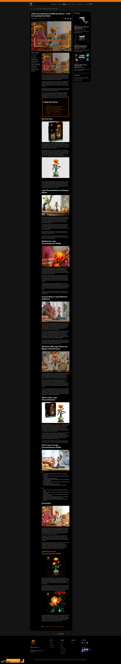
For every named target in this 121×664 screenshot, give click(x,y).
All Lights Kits (52, 647)
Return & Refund (63, 648)
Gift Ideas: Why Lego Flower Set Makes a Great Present (56, 109)
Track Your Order (63, 650)
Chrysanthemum (45, 155)
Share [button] (63, 18)
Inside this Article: (34, 54)
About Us (72, 642)
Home (31, 8)
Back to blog (61, 633)
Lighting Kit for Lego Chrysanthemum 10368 (54, 114)
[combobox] (41, 4)
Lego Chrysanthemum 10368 (57, 424)
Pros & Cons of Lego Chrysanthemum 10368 (54, 111)
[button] (61, 4)
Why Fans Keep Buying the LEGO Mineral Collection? (80, 46)
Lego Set (76, 80)
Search (51, 642)
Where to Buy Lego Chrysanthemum (52, 110)
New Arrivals (52, 645)
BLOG (34, 8)
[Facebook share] (65, 18)
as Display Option (34, 57)
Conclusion (33, 71)
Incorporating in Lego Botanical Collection (53, 108)
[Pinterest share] (70, 18)
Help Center (62, 642)
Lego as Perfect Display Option (55, 106)
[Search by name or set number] (35, 4)
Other (80, 80)
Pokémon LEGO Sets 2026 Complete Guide (80, 65)
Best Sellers (52, 643)
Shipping (61, 647)
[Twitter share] (68, 18)
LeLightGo (39, 659)
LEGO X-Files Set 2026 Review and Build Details (81, 27)
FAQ (61, 643)
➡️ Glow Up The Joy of (53, 626)
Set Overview (48, 105)
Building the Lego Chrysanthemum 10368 (53, 107)
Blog (61, 645)
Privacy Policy (62, 653)
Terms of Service (63, 652)
